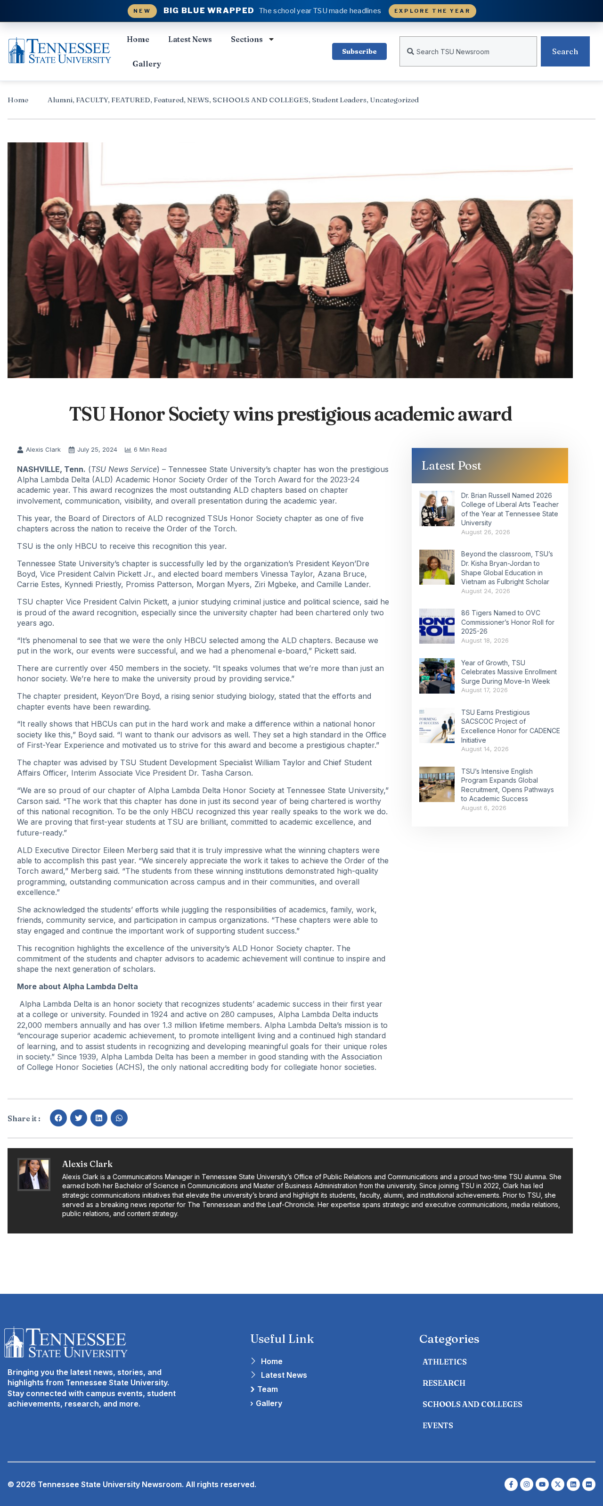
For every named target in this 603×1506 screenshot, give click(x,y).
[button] (58, 1117)
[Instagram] (526, 1484)
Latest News (190, 39)
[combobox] (468, 51)
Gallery (146, 63)
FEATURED (130, 99)
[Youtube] (542, 1484)
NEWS (198, 99)
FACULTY (92, 99)
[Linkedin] (573, 1484)
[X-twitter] (557, 1484)
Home (138, 39)
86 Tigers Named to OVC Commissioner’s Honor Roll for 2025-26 (507, 622)
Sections (247, 39)
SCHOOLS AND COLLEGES (260, 99)
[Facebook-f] (511, 1484)
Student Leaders (339, 99)
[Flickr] (588, 1484)
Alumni (60, 99)
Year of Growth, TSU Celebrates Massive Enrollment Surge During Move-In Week (509, 672)
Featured (169, 99)
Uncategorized (394, 99)
